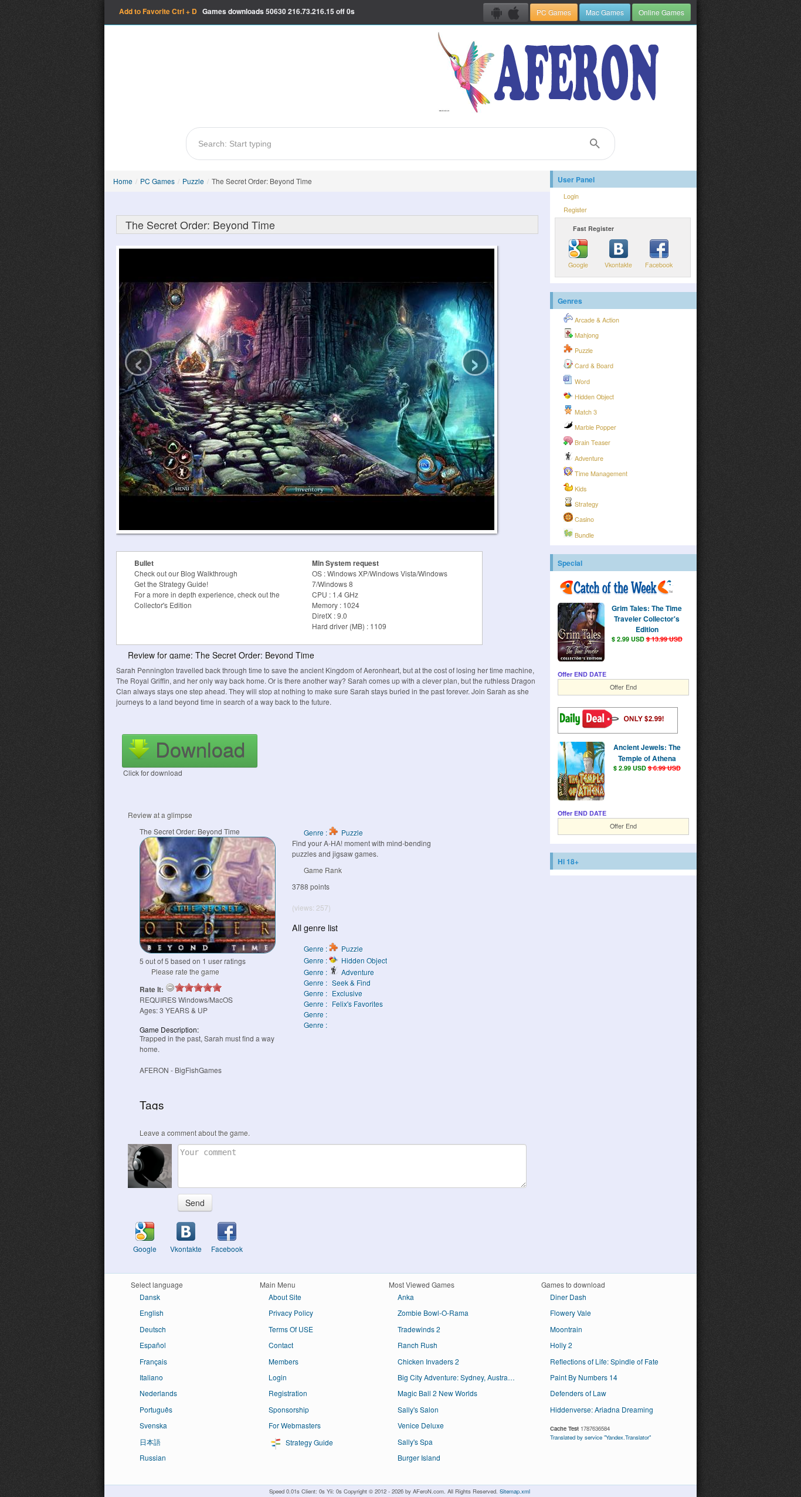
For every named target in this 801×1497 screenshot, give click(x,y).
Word (581, 381)
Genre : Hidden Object (345, 960)
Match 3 (585, 412)
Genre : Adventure (339, 972)
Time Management (600, 473)
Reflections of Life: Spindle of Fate (604, 1361)
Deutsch (153, 1329)
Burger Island (419, 1457)
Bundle (583, 535)
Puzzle (193, 181)
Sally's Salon (418, 1409)
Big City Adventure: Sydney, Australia (456, 1377)
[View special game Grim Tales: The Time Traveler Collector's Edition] (581, 633)
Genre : (316, 1014)
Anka (406, 1297)
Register (575, 209)
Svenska (153, 1425)
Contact (281, 1345)
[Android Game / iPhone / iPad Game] (505, 12)
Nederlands (158, 1393)
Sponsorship (289, 1409)
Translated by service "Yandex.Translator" (600, 1437)
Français (153, 1361)
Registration (288, 1393)
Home (123, 181)
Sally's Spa (415, 1442)
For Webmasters (295, 1425)
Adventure (588, 458)
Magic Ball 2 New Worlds (437, 1393)
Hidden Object (593, 396)
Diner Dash (568, 1297)
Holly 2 (561, 1345)
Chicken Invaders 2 (428, 1361)
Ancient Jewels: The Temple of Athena (647, 752)
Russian (153, 1457)
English (152, 1313)
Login (571, 196)
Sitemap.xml (515, 1491)
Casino (583, 519)
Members (283, 1361)
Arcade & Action (596, 319)
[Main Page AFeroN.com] (551, 73)
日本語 (150, 1442)
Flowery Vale (570, 1313)
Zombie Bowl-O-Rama (433, 1313)
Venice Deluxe (421, 1425)
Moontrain (566, 1329)
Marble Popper (594, 427)
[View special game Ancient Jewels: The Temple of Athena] (581, 772)
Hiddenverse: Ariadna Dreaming (601, 1409)
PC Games (554, 12)
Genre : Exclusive (333, 993)
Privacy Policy (291, 1313)
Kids (579, 488)
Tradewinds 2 (419, 1329)
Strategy (585, 504)
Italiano (151, 1377)
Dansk (150, 1297)
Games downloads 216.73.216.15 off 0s (237, 11)
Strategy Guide (308, 1442)
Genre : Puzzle (333, 832)
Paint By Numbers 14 (583, 1377)
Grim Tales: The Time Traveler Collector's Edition (647, 618)
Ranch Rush (417, 1345)
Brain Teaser (591, 442)
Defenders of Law (578, 1393)
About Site (285, 1297)
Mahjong (586, 335)
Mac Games (605, 12)
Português (156, 1409)
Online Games (661, 12)
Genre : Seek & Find (337, 982)
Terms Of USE (291, 1329)
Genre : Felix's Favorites (343, 1004)
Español (153, 1345)
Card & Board (593, 365)
